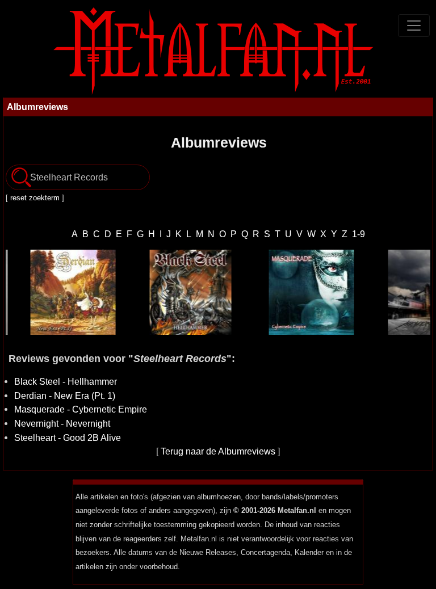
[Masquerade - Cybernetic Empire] (299, 292)
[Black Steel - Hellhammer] (180, 292)
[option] (61, 292)
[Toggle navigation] (414, 25)
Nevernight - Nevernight (62, 423)
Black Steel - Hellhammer (65, 381)
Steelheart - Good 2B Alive (67, 437)
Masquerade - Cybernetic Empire (80, 409)
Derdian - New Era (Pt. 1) (64, 395)
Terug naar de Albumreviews (218, 451)
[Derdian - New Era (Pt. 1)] (61, 292)
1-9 (358, 234)
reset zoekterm (35, 197)
